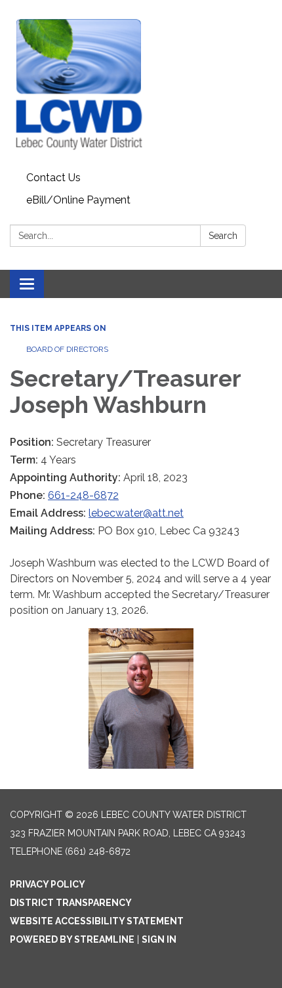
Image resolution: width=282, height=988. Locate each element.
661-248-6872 (83, 495)
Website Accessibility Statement (97, 921)
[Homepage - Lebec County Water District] (141, 83)
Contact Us (53, 177)
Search (223, 235)
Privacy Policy (47, 884)
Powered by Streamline (72, 939)
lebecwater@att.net (136, 513)
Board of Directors (67, 349)
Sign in (159, 939)
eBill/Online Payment (78, 200)
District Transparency (71, 902)
